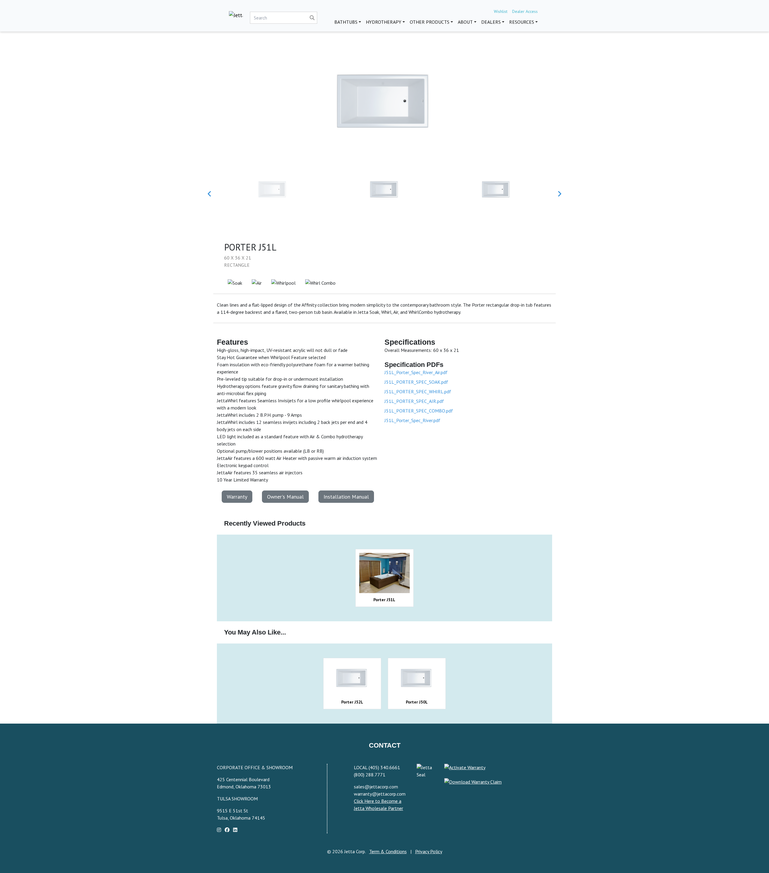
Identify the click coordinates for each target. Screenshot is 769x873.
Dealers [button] (491, 22)
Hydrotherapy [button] (383, 22)
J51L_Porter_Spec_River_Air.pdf (416, 372)
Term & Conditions (388, 851)
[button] (209, 194)
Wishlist (500, 11)
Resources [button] (521, 22)
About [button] (465, 22)
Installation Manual (346, 496)
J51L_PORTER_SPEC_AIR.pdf (414, 401)
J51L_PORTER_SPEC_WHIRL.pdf (417, 391)
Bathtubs (345, 22)
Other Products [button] (429, 22)
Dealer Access (525, 11)
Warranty (237, 496)
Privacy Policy (428, 851)
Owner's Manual (285, 496)
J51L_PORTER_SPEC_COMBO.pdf (418, 411)
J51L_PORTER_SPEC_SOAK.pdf (416, 382)
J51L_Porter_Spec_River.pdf (412, 420)
